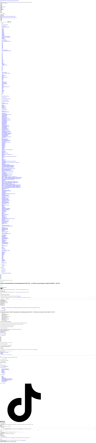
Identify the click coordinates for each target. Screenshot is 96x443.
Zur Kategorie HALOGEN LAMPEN (6, 50)
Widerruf (3, 377)
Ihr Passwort (2, 351)
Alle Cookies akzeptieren (13, 441)
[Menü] (1, 5)
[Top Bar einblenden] (1, 19)
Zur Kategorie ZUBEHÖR (5, 103)
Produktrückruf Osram (4, 380)
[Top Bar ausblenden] (1, 4)
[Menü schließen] (4, 14)
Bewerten (1, 281)
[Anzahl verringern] (1, 298)
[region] (48, 290)
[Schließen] (0, 290)
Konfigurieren (8, 441)
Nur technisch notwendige (3, 441)
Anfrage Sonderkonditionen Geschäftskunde (7, 379)
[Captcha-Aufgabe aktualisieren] (1, 431)
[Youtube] (0, 421)
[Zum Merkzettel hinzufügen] (1, 288)
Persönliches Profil (5, 16)
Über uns (3, 372)
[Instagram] (1, 421)
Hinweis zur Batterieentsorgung (5, 369)
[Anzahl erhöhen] (8, 298)
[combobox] (3, 22)
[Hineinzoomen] (4, 291)
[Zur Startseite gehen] (3, 6)
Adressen (8, 16)
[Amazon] (4, 421)
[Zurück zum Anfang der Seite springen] (1, 439)
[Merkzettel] (1, 11)
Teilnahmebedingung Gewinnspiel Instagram (7, 378)
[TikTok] (24, 421)
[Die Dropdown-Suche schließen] (10, 22)
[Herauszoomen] (1, 291)
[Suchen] (1, 9)
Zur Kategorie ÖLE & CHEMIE (6, 250)
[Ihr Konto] (1, 12)
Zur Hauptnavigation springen (15, 0)
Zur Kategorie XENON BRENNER (6, 41)
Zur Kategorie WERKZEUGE (5, 111)
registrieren (3, 15)
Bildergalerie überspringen (3, 287)
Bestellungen (11, 16)
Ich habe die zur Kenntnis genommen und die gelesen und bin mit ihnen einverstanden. (16, 428)
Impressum (3, 371)
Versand (3, 370)
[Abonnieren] (9, 426)
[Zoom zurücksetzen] (2, 291)
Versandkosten (13, 437)
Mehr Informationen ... (23, 440)
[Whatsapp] (3, 421)
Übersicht (1, 16)
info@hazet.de (2, 332)
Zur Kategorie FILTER (4, 245)
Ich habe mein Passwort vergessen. (4, 352)
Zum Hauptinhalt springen (3, 0)
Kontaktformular (6, 366)
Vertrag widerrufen (4, 381)
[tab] (21, 307)
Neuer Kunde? (35, 349)
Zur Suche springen (9, 0)
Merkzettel (14, 16)
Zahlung (3, 376)
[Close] (1, 20)
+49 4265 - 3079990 (2, 361)
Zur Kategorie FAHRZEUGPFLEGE (6, 233)
